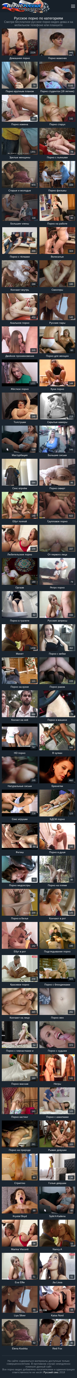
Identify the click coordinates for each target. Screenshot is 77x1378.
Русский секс (51, 1372)
